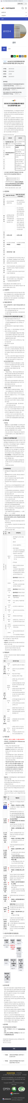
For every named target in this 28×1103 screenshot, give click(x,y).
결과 (9, 49)
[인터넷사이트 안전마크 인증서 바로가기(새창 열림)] (14, 1087)
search (22, 8)
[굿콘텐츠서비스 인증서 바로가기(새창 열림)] (15, 1092)
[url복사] (23, 56)
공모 (4, 49)
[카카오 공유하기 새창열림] (17, 56)
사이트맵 (24, 1074)
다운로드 (5, 807)
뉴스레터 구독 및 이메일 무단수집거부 (12, 1074)
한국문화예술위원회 (11, 8)
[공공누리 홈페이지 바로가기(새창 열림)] (6, 1088)
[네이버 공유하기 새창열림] (15, 56)
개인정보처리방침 (11, 1073)
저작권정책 (19, 1073)
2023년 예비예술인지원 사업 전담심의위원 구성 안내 (16, 1061)
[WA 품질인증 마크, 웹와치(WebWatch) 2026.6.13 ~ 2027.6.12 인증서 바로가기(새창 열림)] (21, 1087)
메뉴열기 (25, 8)
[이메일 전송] (25, 56)
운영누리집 (20, 3)
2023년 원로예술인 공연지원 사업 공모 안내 (16, 1055)
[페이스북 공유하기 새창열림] (20, 56)
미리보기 (17, 85)
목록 (14, 1049)
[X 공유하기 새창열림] (12, 56)
